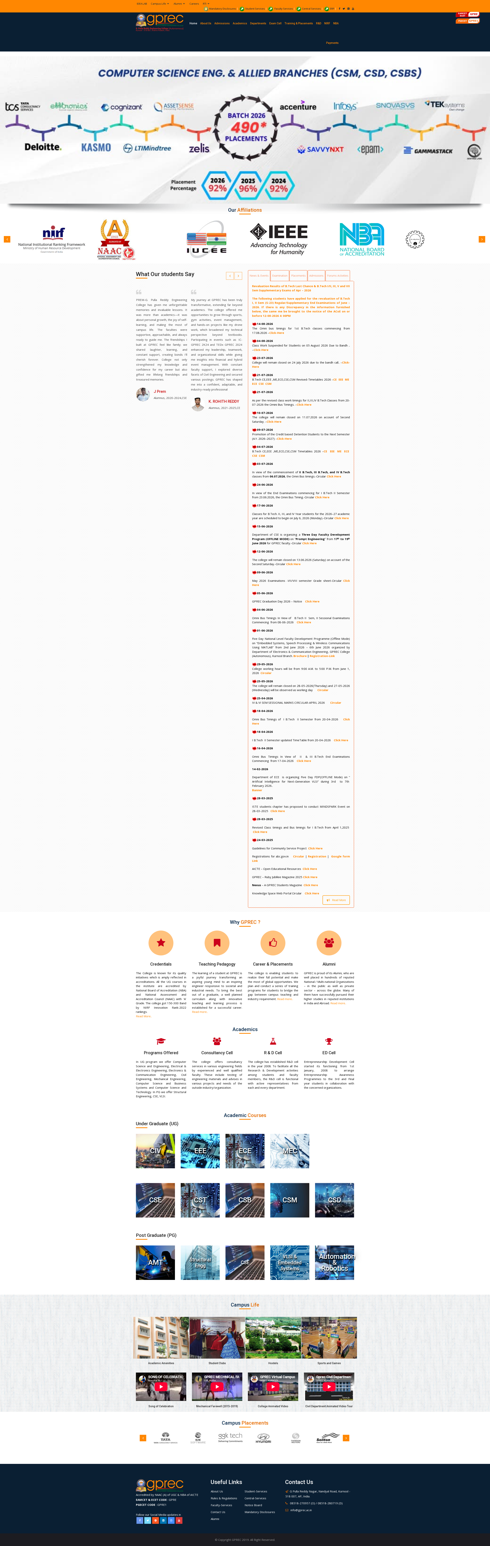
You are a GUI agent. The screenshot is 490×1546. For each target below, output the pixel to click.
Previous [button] (7, 239)
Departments (258, 23)
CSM (268, 384)
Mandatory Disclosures (222, 8)
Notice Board (253, 1505)
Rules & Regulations (224, 1498)
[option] (60, 239)
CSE (262, 384)
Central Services (311, 8)
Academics (240, 23)
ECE (255, 384)
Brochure (300, 656)
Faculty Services (283, 8)
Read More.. (144, 1016)
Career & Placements (273, 964)
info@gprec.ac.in (301, 1510)
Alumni (329, 964)
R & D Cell (273, 1052)
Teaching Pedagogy (216, 964)
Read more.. (200, 1012)
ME (347, 379)
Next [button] (482, 239)
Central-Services (255, 1498)
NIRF (327, 23)
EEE (341, 379)
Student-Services (256, 1491)
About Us (205, 23)
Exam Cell (275, 23)
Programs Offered (161, 1052)
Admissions (222, 23)
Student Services (255, 8)
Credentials (161, 964)
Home (193, 23)
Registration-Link (322, 656)
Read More (339, 900)
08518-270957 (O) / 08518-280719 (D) (316, 1503)
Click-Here (276, 333)
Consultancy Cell (217, 1052)
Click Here (334, 476)
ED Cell (329, 1052)
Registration (317, 856)
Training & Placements (299, 23)
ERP (332, 8)
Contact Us (218, 1512)
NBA (336, 23)
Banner (257, 790)
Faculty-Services (221, 1505)
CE (335, 379)
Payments (332, 42)
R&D (318, 23)
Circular (266, 673)
